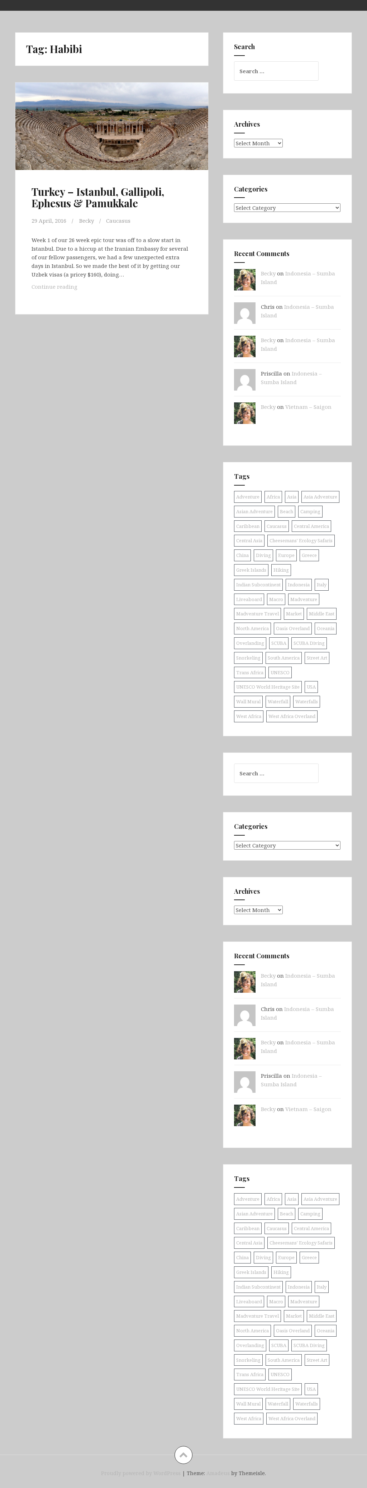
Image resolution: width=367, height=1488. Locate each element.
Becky (86, 220)
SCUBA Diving (309, 643)
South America (284, 658)
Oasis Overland (293, 628)
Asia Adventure (320, 496)
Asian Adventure (254, 511)
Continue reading (69, 288)
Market (294, 613)
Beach (286, 511)
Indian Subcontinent (258, 584)
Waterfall (278, 701)
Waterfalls (306, 701)
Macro (276, 599)
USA (311, 687)
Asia (291, 496)
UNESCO (280, 672)
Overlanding (250, 643)
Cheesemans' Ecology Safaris (301, 540)
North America (252, 628)
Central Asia (249, 540)
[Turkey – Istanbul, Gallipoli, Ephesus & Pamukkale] (114, 135)
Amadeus (218, 1473)
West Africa (248, 716)
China (242, 555)
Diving (263, 555)
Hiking (281, 570)
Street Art (317, 658)
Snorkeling (248, 658)
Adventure (247, 496)
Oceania (325, 628)
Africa (273, 496)
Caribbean (247, 526)
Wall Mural (248, 701)
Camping (310, 511)
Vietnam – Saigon (308, 406)
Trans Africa (249, 672)
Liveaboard (249, 599)
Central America (311, 526)
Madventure (303, 599)
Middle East (321, 613)
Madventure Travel (257, 613)
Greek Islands (251, 570)
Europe (286, 555)
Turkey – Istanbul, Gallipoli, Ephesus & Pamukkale (98, 197)
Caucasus (118, 220)
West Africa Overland (291, 716)
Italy (322, 584)
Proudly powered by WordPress (141, 1473)
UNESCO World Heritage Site (268, 687)
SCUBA (278, 643)
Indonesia (299, 584)
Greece (309, 555)
